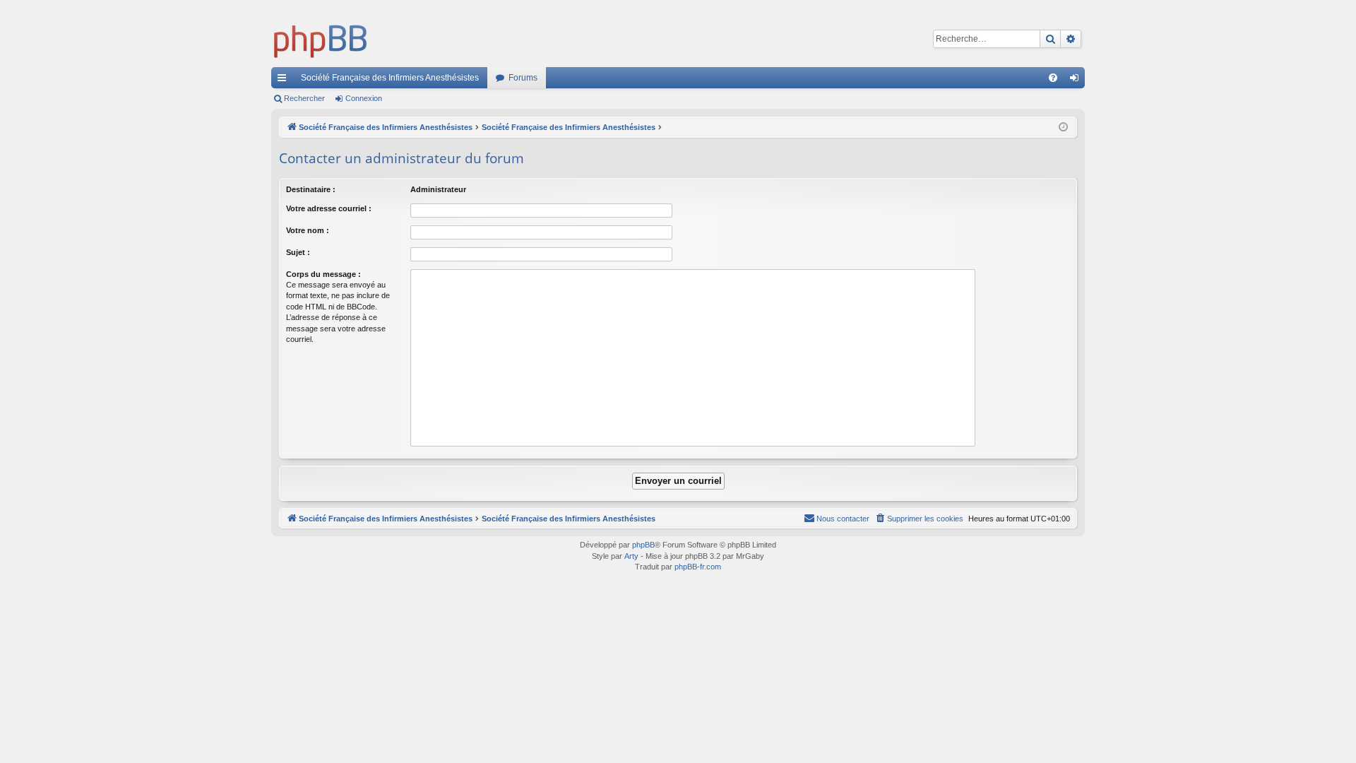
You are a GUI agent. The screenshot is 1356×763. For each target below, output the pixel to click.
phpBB (643, 544)
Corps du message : (323, 274)
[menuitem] (1053, 77)
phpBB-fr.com (697, 566)
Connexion (363, 98)
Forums (523, 78)
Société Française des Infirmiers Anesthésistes (390, 78)
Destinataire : (310, 189)
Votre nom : (307, 230)
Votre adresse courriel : (328, 208)
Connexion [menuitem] (1077, 80)
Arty (631, 556)
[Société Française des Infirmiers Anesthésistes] (320, 39)
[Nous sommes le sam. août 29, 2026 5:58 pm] (1063, 127)
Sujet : (298, 252)
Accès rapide (284, 80)
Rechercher (304, 98)
